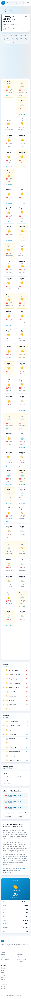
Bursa (3, 977)
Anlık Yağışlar (5, 959)
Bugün (5, 35)
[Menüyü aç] (28, 2)
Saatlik (16, 35)
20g (13, 38)
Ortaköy (6, 780)
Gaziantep (4, 984)
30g (21, 38)
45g (4, 42)
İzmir (2, 972)
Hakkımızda (20, 954)
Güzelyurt (19, 776)
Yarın (10, 35)
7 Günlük (7, 816)
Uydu (2, 957)
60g (8, 42)
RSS (18, 952)
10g (4, 38)
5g (21, 35)
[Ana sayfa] (3, 3)
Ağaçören (6, 773)
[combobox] (15, 2)
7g (25, 35)
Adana (3, 982)
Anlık (17, 42)
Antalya (3, 975)
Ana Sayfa (4, 9)
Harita (3, 954)
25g (17, 38)
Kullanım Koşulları (22, 957)
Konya (3, 986)
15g (8, 38)
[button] (9, 88)
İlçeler (22, 42)
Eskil (18, 773)
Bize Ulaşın (20, 961)
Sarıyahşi (19, 780)
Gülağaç (6, 776)
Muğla (3, 979)
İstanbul (3, 968)
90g (13, 42)
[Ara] (23, 3)
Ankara (3, 970)
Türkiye (10, 9)
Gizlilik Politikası (21, 959)
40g (26, 38)
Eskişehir (3, 988)
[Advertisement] (15, 61)
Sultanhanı (7, 783)
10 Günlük (18, 816)
